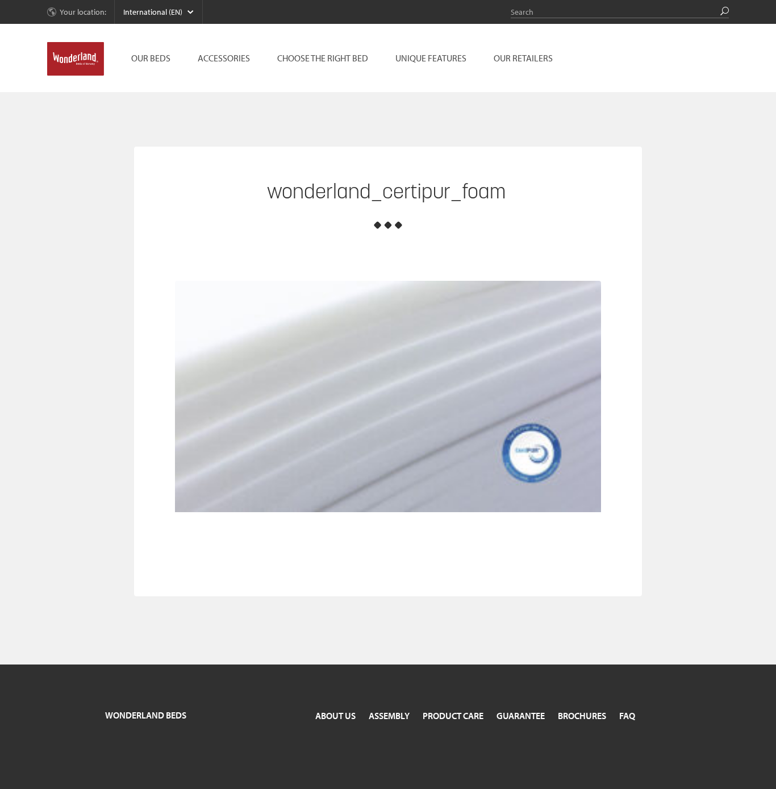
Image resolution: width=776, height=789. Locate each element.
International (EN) (152, 12)
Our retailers (523, 58)
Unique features (430, 58)
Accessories (224, 58)
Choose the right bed (322, 58)
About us (335, 715)
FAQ (627, 715)
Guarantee (521, 715)
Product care (453, 715)
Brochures (582, 715)
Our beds (150, 58)
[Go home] (75, 59)
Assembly (389, 715)
